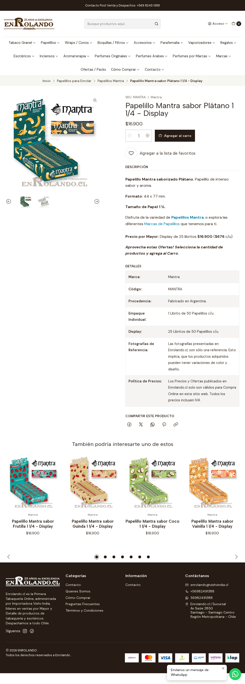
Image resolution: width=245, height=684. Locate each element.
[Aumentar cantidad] (148, 135)
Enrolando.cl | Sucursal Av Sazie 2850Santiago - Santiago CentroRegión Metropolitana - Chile (213, 610)
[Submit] (156, 24)
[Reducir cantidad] (130, 135)
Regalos (226, 43)
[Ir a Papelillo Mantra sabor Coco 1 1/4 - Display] (152, 483)
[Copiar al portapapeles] (176, 425)
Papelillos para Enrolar (74, 81)
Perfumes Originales (111, 56)
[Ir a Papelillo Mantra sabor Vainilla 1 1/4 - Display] (212, 483)
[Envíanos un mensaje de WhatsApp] (235, 674)
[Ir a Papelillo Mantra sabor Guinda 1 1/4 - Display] (93, 483)
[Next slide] (96, 202)
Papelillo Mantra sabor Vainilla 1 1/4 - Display (212, 524)
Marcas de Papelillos (162, 223)
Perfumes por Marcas (190, 56)
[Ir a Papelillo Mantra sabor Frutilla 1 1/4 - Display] (33, 483)
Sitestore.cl (59, 661)
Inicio (47, 81)
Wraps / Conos (77, 43)
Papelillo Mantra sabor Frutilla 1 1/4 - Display (33, 524)
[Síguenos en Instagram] (24, 631)
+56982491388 (202, 591)
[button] (97, 557)
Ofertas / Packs (93, 69)
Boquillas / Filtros (111, 43)
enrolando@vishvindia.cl (209, 585)
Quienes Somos (78, 591)
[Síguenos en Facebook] (31, 631)
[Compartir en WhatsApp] (152, 425)
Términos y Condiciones (84, 610)
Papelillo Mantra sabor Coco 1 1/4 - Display (152, 524)
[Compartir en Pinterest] (164, 425)
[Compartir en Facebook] (129, 425)
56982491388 (201, 598)
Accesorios (143, 43)
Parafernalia (170, 43)
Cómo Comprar (123, 69)
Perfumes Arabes (150, 56)
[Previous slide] (9, 202)
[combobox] (122, 24)
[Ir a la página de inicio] (29, 24)
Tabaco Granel (20, 43)
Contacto (153, 69)
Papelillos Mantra (111, 81)
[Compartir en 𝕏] (141, 425)
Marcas (222, 56)
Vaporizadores (200, 43)
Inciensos (47, 56)
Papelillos (48, 43)
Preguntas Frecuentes (83, 604)
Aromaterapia (74, 56)
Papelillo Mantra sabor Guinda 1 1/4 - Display (93, 524)
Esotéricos (22, 56)
